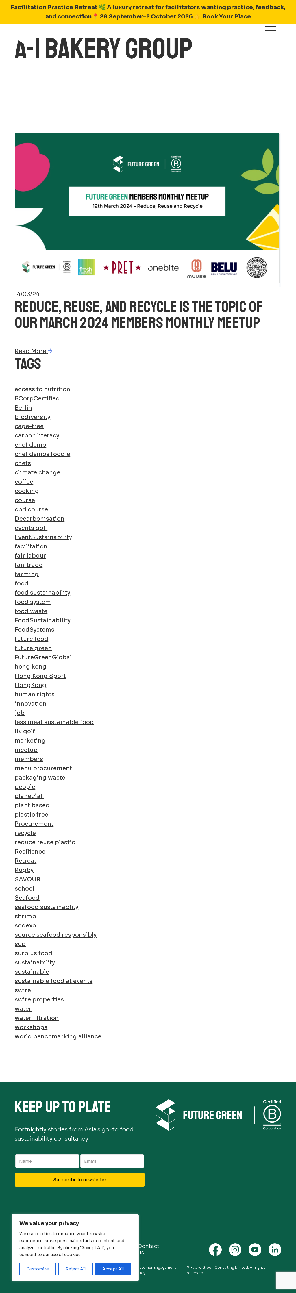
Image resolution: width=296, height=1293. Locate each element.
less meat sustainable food (54, 722)
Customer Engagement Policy (155, 1270)
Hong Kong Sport (40, 676)
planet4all (29, 796)
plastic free (31, 814)
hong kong (31, 666)
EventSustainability (43, 537)
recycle (25, 833)
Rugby (24, 870)
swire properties (39, 999)
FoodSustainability (43, 620)
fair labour (30, 555)
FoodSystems (34, 629)
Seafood (27, 897)
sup (20, 944)
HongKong (30, 685)
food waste (31, 611)
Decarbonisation (39, 518)
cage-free (29, 426)
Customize (38, 1269)
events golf (31, 528)
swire (23, 990)
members (29, 759)
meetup (26, 750)
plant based (32, 805)
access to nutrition (42, 389)
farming (27, 574)
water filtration (37, 1018)
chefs (23, 463)
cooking (27, 491)
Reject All (76, 1269)
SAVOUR (27, 879)
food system (33, 602)
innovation (31, 703)
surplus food (33, 953)
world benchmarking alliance (58, 1036)
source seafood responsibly (56, 934)
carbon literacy (37, 435)
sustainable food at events (53, 981)
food (22, 583)
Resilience (30, 851)
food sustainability (42, 592)
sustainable (32, 971)
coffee (24, 481)
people (25, 787)
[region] (75, 1247)
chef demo (30, 444)
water (23, 1008)
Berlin (23, 407)
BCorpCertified (37, 398)
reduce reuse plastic (45, 842)
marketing (30, 740)
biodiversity (32, 417)
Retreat (25, 861)
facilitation (31, 546)
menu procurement (43, 768)
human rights (35, 694)
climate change (37, 472)
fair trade (28, 565)
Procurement (34, 824)
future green (33, 648)
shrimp (25, 916)
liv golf (25, 731)
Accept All (113, 1269)
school (24, 888)
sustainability (35, 962)
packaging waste (40, 777)
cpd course (31, 509)
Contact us (148, 1249)
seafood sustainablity (46, 907)
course (25, 500)
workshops (31, 1027)
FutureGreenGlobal (43, 657)
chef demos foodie (42, 454)
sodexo (25, 925)
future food (31, 639)
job (20, 713)
